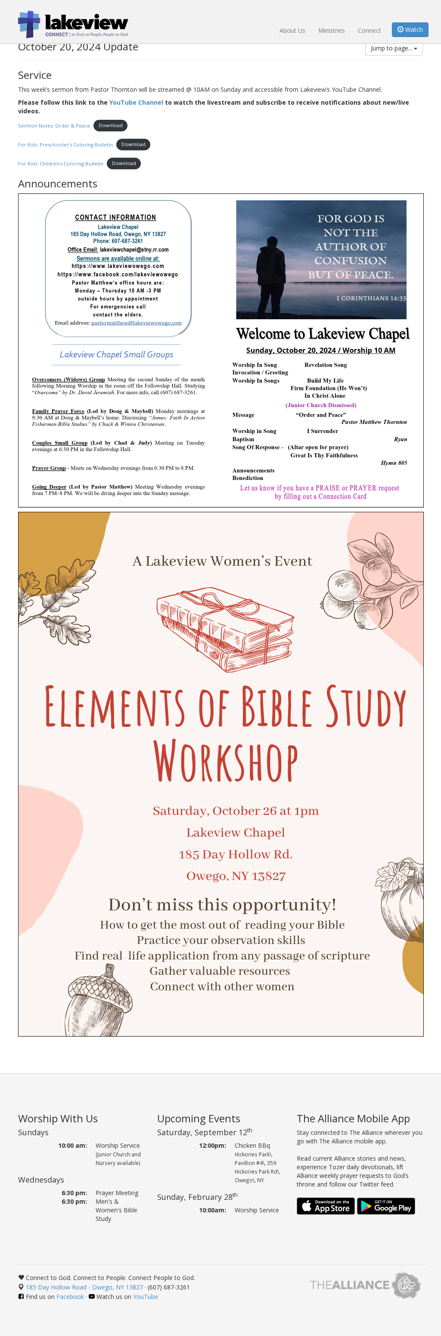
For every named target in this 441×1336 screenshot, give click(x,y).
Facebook (70, 1296)
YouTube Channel (136, 102)
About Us (292, 30)
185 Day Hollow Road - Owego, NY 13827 (84, 1287)
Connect (369, 30)
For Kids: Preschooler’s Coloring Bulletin (65, 144)
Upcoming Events (198, 1118)
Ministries (331, 30)
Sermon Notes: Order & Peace (54, 125)
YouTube (145, 1296)
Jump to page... (392, 48)
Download (111, 125)
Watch (413, 29)
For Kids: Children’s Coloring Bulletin (60, 163)
